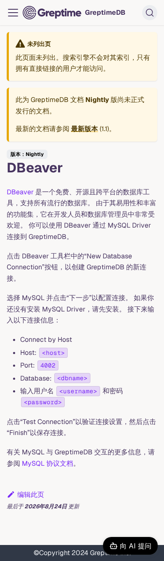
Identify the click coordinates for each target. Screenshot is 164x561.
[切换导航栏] (13, 12)
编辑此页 (30, 494)
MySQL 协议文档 (47, 463)
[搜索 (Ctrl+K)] (149, 12)
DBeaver (20, 192)
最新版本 (84, 128)
